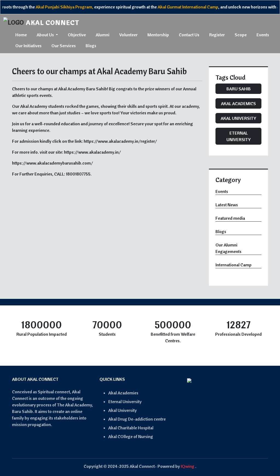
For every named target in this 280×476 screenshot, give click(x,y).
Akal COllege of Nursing (130, 436)
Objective (77, 34)
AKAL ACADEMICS (238, 103)
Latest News (226, 204)
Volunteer (128, 34)
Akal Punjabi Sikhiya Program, (59, 7)
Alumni (102, 34)
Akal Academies (123, 392)
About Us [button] (46, 34)
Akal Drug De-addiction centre (137, 419)
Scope (241, 34)
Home (21, 34)
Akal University (122, 410)
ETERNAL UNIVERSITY (238, 136)
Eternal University (125, 401)
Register (217, 34)
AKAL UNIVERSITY (238, 118)
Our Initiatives (28, 45)
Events (262, 34)
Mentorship (158, 34)
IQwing (187, 466)
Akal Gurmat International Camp (183, 7)
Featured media (230, 218)
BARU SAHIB (238, 88)
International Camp (233, 264)
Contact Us (189, 34)
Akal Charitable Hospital (130, 427)
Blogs (91, 45)
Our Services (63, 45)
